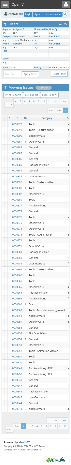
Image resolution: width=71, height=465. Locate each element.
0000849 (17, 368)
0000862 (17, 304)
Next (56, 101)
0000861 (17, 281)
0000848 (17, 380)
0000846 (17, 391)
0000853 (17, 345)
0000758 (17, 374)
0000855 (17, 333)
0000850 (17, 362)
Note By (53, 29)
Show (5, 67)
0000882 (17, 194)
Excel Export (49, 95)
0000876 (17, 217)
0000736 (17, 263)
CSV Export (31, 95)
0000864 (17, 292)
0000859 (17, 321)
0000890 (17, 135)
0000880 (17, 199)
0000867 (17, 269)
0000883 (17, 176)
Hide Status (19, 36)
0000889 (17, 141)
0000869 (17, 252)
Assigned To (19, 29)
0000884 (17, 170)
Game (5, 58)
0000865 (17, 287)
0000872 (17, 240)
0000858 (17, 316)
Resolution (54, 36)
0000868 (17, 258)
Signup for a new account (47, 14)
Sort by (37, 67)
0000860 (17, 310)
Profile (6, 43)
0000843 (17, 409)
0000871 (17, 246)
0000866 (17, 275)
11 (49, 101)
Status (37, 36)
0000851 (17, 356)
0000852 (17, 351)
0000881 (17, 188)
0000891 (17, 130)
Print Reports (13, 95)
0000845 (17, 397)
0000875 (17, 223)
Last (64, 101)
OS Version (55, 43)
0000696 (17, 182)
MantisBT (24, 442)
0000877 (17, 124)
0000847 (17, 385)
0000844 (17, 403)
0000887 (17, 153)
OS (35, 43)
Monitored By (41, 29)
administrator (19, 449)
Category (7, 36)
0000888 (17, 147)
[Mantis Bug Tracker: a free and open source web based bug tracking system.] (55, 459)
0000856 (17, 327)
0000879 (17, 205)
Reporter (7, 29)
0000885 (17, 165)
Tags (5, 50)
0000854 (17, 339)
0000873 (17, 234)
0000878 (17, 211)
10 (43, 101)
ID (17, 118)
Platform (17, 43)
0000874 (17, 228)
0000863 (17, 298)
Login (28, 14)
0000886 (17, 159)
